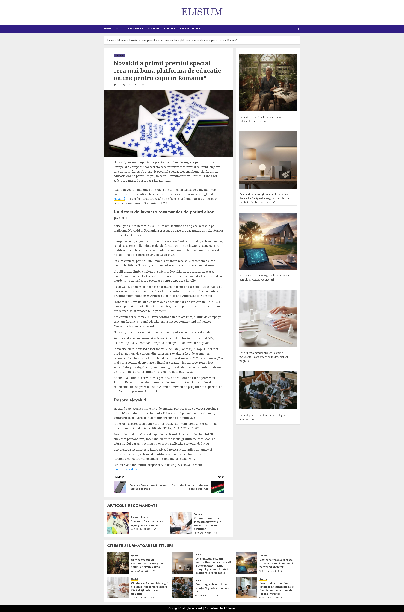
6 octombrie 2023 (143, 529)
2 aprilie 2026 (205, 596)
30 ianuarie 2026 (270, 598)
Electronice (135, 28)
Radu (118, 85)
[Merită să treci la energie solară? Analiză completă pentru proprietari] (268, 241)
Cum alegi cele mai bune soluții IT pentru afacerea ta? (212, 588)
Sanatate (154, 28)
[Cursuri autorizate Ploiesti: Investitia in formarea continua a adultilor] (181, 523)
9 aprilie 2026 (269, 571)
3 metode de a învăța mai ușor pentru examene (147, 523)
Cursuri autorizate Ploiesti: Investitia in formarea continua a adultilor (207, 524)
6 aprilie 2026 (141, 598)
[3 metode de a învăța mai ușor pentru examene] (118, 523)
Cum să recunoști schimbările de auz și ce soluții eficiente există (147, 563)
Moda (119, 28)
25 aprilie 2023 (204, 533)
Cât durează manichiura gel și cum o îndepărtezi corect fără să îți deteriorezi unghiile (263, 357)
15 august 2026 (142, 571)
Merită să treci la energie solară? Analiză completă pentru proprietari (264, 277)
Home (107, 28)
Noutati (134, 555)
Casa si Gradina (190, 28)
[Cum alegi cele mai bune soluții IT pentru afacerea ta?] (268, 390)
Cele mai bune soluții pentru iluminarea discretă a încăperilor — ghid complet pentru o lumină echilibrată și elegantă (267, 198)
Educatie (169, 28)
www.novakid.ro (125, 469)
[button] (298, 29)
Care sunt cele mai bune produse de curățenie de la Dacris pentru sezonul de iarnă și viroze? (276, 588)
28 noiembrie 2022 (135, 85)
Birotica (135, 517)
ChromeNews (212, 608)
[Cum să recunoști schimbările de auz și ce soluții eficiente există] (268, 83)
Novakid (119, 198)
